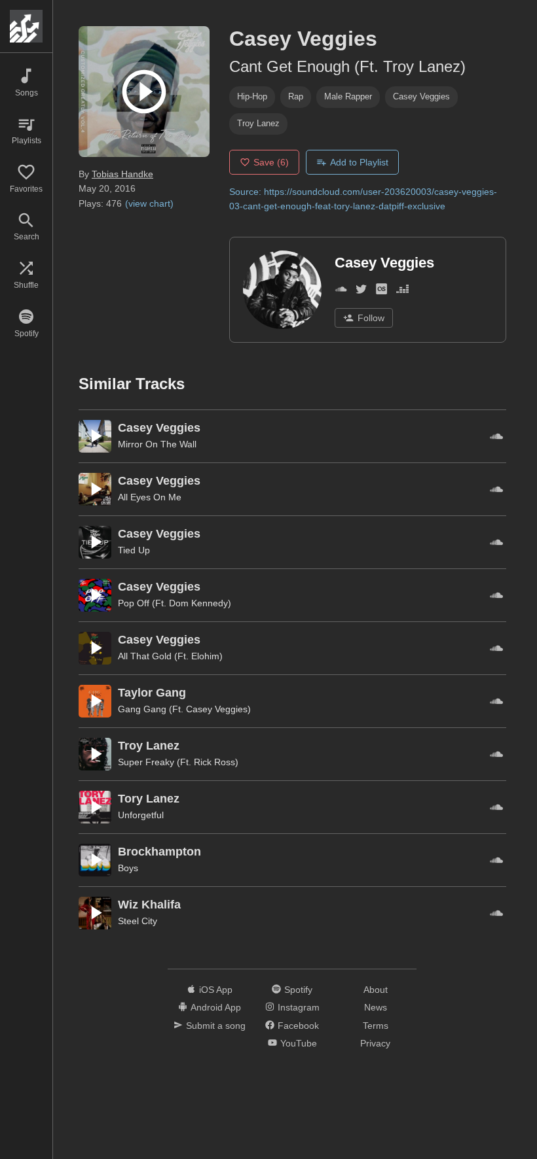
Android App (216, 1007)
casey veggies (421, 96)
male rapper (348, 96)
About (375, 989)
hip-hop (252, 96)
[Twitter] (361, 291)
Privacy (375, 1043)
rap (295, 96)
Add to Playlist (359, 162)
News (375, 1007)
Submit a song (216, 1025)
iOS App (215, 989)
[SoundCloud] (341, 291)
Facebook (298, 1025)
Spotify (298, 989)
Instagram (299, 1007)
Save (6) (271, 162)
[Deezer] (402, 291)
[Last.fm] (381, 291)
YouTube (298, 1043)
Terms (375, 1025)
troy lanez (258, 123)
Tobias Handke (122, 174)
